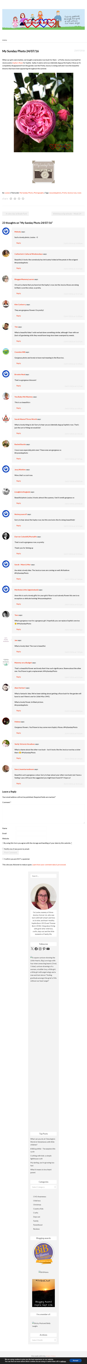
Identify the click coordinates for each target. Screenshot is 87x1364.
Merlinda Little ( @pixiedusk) (26, 590)
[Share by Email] (23, 198)
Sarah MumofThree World (25, 419)
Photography (39, 193)
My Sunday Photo (26, 193)
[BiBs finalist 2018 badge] (43, 1253)
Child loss (37, 1201)
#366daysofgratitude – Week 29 (67, 214)
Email (4, 833)
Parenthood (37, 1225)
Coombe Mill (19, 352)
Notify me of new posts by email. (16, 849)
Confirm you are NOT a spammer (17, 859)
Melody (17, 232)
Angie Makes (51, 1356)
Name (4, 828)
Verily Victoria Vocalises (24, 744)
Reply (18, 243)
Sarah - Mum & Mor (22, 564)
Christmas (37, 1204)
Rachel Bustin (20, 444)
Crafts (35, 1213)
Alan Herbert (19, 688)
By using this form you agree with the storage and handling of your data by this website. (38, 843)
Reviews (36, 1229)
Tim (16, 327)
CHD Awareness (39, 1196)
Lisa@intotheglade (22, 492)
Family (35, 1221)
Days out (36, 1217)
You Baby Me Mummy (23, 397)
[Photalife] (43, 172)
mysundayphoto (55, 193)
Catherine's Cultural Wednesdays (28, 254)
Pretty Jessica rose (69, 193)
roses (79, 193)
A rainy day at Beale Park (16, 214)
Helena (17, 722)
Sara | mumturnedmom (24, 769)
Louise (7, 193)
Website (5, 838)
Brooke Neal (19, 374)
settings (63, 1361)
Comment (6, 802)
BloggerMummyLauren (24, 279)
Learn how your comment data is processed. (49, 864)
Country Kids (38, 1209)
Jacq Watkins (20, 469)
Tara (16, 615)
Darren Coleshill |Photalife (25, 536)
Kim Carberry (20, 304)
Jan (15, 640)
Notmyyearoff (20, 514)
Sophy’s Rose (18, 63)
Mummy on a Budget (23, 663)
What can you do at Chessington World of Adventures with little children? (42, 1142)
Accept (75, 1360)
